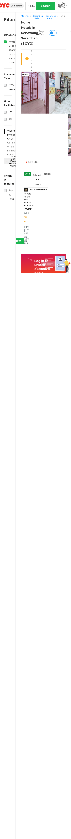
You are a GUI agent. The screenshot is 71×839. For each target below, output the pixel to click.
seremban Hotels (38, 17)
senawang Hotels (51, 17)
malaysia (25, 16)
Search (45, 5)
